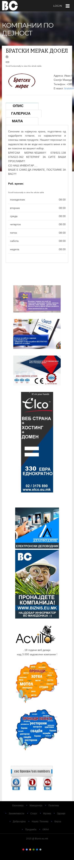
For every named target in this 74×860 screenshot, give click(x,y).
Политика (53, 805)
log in (57, 5)
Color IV (34, 849)
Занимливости (16, 813)
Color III (30, 849)
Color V (37, 849)
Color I (23, 849)
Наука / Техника (40, 821)
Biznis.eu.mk (10, 5)
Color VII (44, 849)
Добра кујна (19, 821)
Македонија (36, 805)
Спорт (33, 813)
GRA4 (46, 829)
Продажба (30, 829)
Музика (47, 813)
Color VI (40, 849)
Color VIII (47, 849)
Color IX (51, 849)
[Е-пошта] (7, 62)
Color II (27, 849)
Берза (57, 821)
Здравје (61, 813)
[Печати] (7, 57)
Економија (18, 805)
